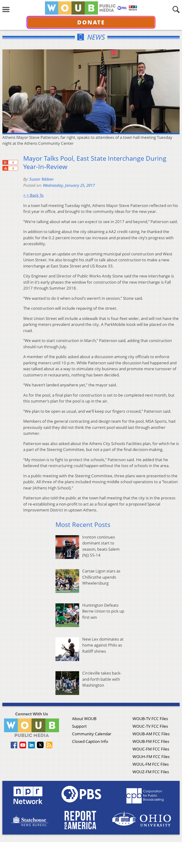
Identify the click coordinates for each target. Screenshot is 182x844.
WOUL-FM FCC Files (150, 764)
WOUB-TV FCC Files (150, 718)
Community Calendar (91, 733)
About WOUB (84, 718)
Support (79, 726)
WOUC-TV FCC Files (150, 726)
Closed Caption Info (90, 741)
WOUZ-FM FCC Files (150, 771)
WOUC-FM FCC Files (150, 749)
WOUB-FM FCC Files (150, 741)
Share (5, 168)
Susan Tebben (41, 179)
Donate (91, 22)
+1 (5, 162)
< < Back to (33, 195)
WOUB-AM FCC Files (151, 733)
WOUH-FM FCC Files (151, 756)
